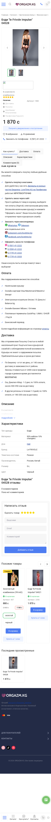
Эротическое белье (27, 15)
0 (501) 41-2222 (37, 139)
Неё (28, 444)
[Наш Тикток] (8, 748)
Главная (4, 15)
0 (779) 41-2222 (15, 253)
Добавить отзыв (25, 550)
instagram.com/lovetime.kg (20, 233)
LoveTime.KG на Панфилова (34, 189)
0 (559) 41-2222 (15, 249)
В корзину (13, 631)
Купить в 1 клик (13, 639)
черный (8, 622)
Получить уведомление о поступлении (25, 128)
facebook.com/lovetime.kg (19, 237)
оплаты (45, 329)
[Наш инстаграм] (3, 748)
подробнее (7, 418)
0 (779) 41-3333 (15, 256)
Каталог (13, 15)
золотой (9, 615)
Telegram (25, 225)
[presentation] (7, 47)
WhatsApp (12, 225)
